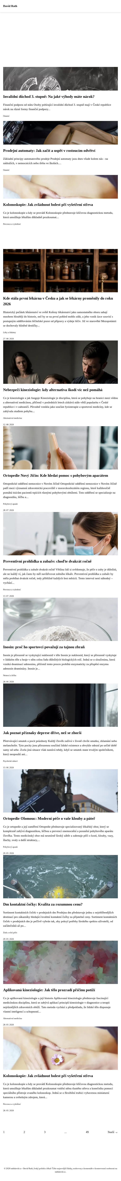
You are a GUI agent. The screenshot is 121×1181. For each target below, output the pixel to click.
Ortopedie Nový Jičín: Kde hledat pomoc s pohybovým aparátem (55, 475)
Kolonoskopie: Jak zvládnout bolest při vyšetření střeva (48, 205)
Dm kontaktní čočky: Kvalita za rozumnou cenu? (43, 904)
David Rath (10, 6)
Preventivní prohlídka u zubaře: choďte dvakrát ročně (47, 561)
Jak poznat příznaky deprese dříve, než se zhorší (42, 733)
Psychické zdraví (10, 761)
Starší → (113, 1132)
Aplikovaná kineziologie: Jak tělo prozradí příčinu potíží (49, 990)
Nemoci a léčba (9, 675)
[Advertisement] (60, 36)
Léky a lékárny (9, 332)
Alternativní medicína (12, 418)
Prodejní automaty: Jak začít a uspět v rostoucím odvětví (49, 151)
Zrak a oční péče (10, 933)
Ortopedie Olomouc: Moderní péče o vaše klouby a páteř (49, 818)
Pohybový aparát (10, 504)
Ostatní (6, 116)
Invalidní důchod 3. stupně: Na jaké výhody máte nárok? (49, 96)
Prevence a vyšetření (12, 224)
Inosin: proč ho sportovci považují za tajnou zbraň (44, 647)
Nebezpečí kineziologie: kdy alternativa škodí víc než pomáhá (52, 390)
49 (87, 1132)
